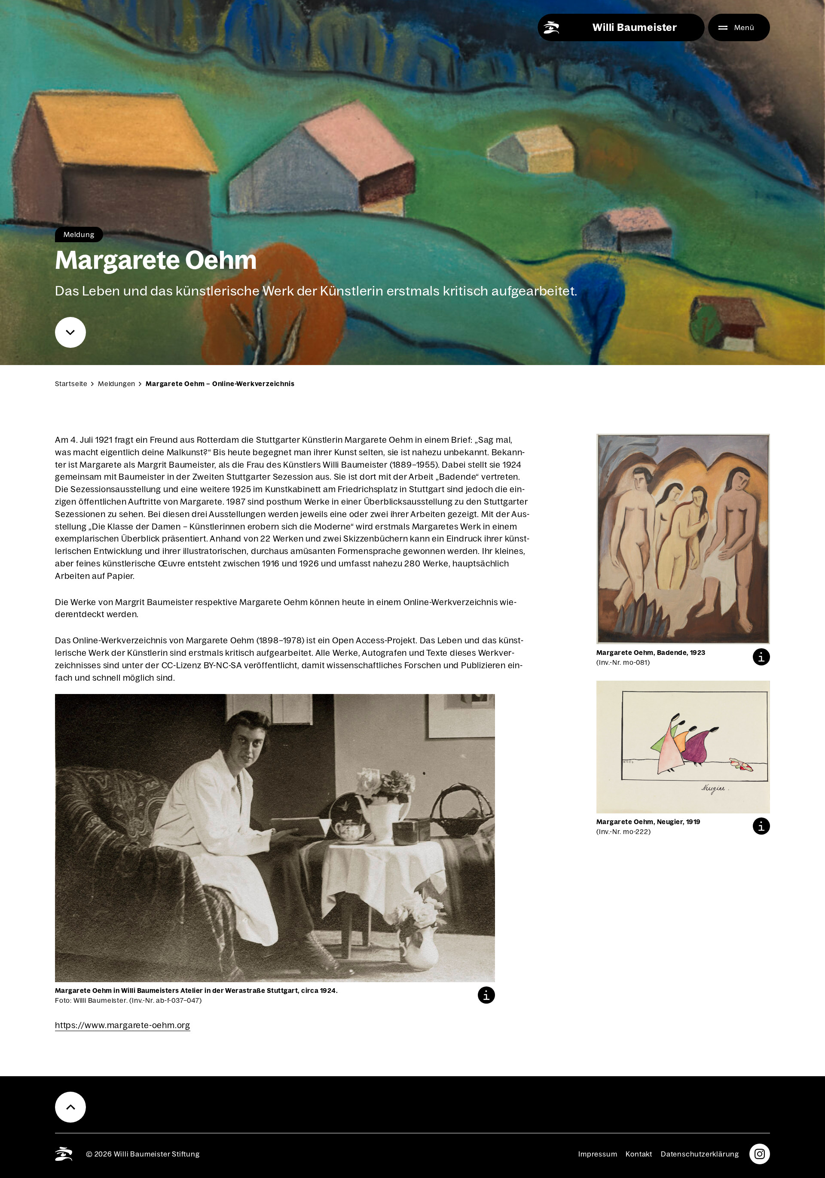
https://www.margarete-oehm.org (122, 1025)
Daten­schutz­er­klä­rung (700, 1154)
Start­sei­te (71, 384)
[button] (486, 995)
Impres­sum (597, 1154)
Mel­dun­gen (116, 384)
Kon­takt (639, 1154)
